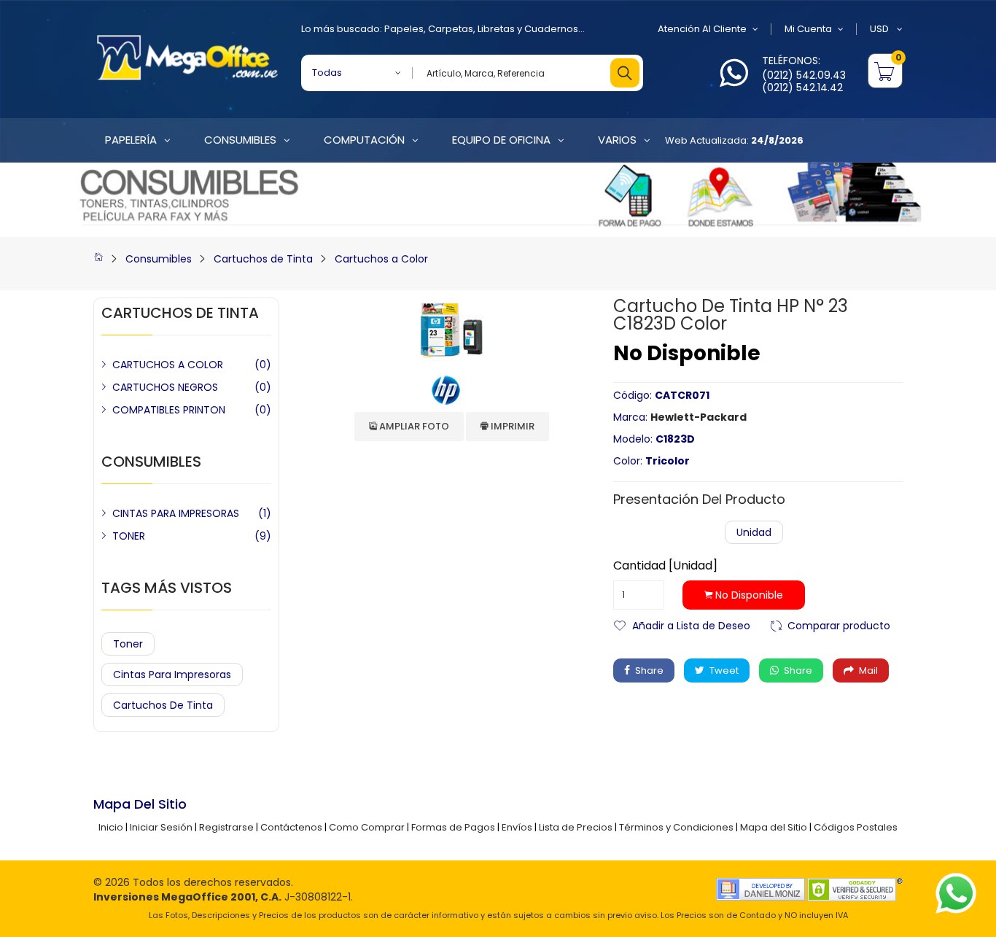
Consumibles (158, 259)
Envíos (517, 827)
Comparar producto (838, 624)
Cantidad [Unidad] (665, 566)
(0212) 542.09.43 (804, 75)
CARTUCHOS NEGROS (165, 387)
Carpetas (450, 29)
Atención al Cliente (702, 29)
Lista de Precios (575, 827)
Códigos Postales (856, 827)
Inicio (110, 827)
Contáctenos (291, 827)
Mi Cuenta (808, 29)
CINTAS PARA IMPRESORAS (175, 513)
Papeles (404, 29)
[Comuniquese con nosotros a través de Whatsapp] (734, 81)
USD (880, 29)
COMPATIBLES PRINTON (168, 410)
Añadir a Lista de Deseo (691, 624)
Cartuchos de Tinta (263, 259)
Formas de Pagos (453, 827)
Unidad (753, 532)
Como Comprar (367, 827)
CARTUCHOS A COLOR (167, 364)
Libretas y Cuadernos (528, 29)
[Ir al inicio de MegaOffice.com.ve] (98, 259)
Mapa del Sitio (773, 827)
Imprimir (511, 426)
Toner (128, 644)
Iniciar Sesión (161, 827)
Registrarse (226, 827)
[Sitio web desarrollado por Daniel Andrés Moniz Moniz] (760, 888)
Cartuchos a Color (381, 259)
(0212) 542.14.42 (802, 87)
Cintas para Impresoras (172, 674)
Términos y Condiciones (676, 827)
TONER (128, 536)
